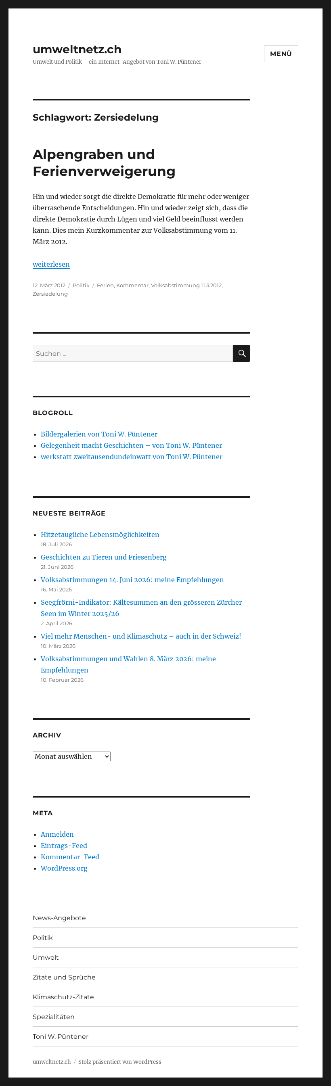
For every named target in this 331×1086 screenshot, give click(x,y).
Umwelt (46, 957)
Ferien (105, 285)
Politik (81, 285)
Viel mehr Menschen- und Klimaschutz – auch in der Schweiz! (141, 636)
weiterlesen (51, 264)
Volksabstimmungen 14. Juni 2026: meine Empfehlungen (132, 580)
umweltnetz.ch (77, 49)
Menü (281, 54)
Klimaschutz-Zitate (63, 997)
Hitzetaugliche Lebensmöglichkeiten (100, 534)
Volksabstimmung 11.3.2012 (186, 285)
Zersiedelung (50, 293)
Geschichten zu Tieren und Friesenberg (104, 557)
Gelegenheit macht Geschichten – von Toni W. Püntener (131, 445)
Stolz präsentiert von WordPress (119, 1062)
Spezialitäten (54, 1017)
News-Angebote (59, 918)
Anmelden (57, 834)
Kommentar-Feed (70, 857)
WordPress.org (64, 868)
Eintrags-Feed (64, 846)
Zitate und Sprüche (64, 977)
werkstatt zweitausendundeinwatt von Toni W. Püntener (131, 457)
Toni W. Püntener (60, 1036)
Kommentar (132, 285)
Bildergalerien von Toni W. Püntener (99, 434)
